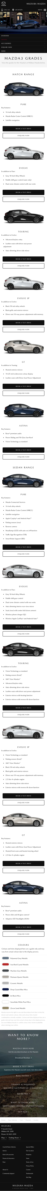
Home (3, 1120)
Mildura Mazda (36, 4)
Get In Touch (22, 1112)
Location (19, 10)
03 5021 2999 (11, 1134)
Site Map (28, 1177)
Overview (5, 36)
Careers (28, 1169)
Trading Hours (14, 1138)
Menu (40, 10)
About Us (5, 1169)
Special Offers (30, 1147)
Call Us (7, 10)
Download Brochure (22, 1058)
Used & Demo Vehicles (9, 1147)
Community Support (8, 1173)
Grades (4, 39)
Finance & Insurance (8, 1158)
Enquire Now (6, 47)
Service (5, 1150)
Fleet (4, 1162)
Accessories (6, 43)
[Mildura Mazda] (3, 3)
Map (3, 1138)
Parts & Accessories (8, 1154)
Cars (21, 1120)
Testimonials (29, 1173)
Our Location (30, 1150)
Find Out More (22, 1094)
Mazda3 (28, 1120)
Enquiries (28, 1154)
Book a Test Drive (23, 128)
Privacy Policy (30, 1166)
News (27, 1158)
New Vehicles (12, 1120)
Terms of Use (29, 1162)
